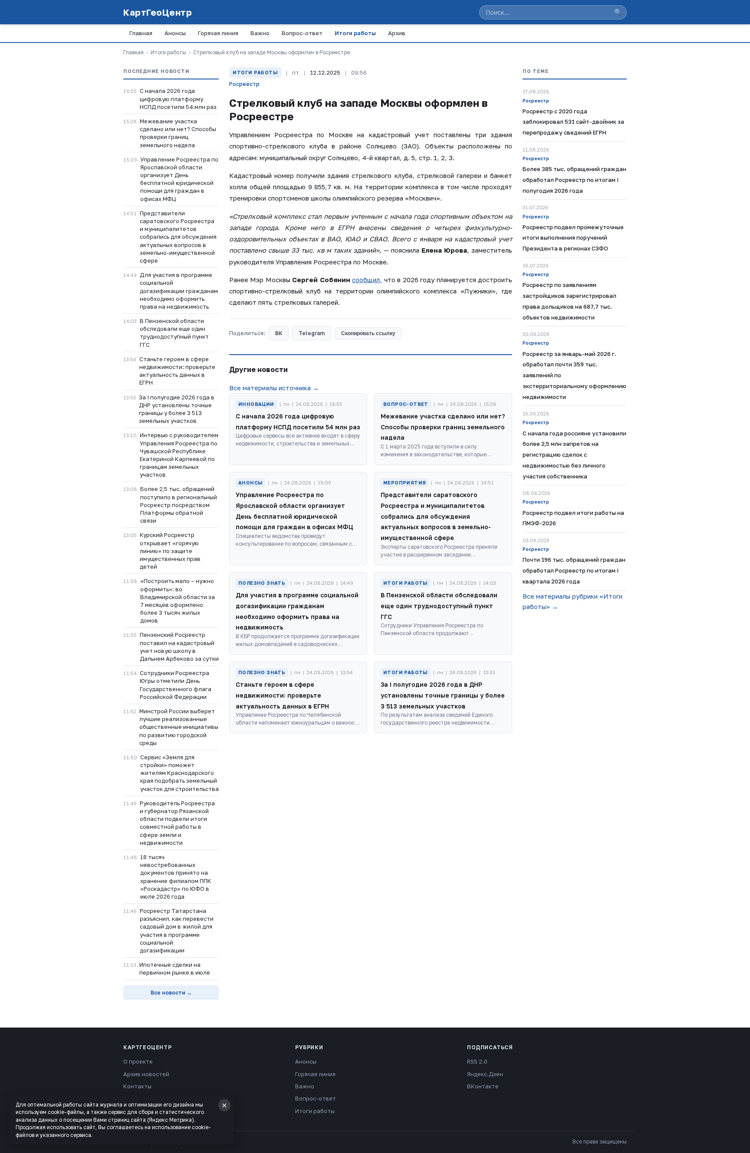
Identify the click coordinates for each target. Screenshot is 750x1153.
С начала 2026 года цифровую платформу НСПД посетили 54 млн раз (178, 98)
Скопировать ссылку (368, 333)
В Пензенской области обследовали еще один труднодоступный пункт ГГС (174, 332)
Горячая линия (218, 33)
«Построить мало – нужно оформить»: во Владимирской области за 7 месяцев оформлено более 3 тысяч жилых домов (177, 600)
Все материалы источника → (274, 388)
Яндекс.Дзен (485, 1074)
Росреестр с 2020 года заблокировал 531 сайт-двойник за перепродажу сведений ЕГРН (573, 122)
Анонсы (175, 33)
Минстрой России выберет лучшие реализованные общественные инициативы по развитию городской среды (178, 727)
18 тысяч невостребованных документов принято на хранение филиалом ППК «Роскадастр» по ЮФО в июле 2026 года (175, 876)
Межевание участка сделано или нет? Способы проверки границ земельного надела (178, 133)
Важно (260, 33)
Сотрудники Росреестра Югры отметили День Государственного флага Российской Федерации (175, 684)
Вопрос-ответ (302, 33)
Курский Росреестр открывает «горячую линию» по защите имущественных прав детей (170, 550)
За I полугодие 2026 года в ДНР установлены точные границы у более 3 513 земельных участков (176, 409)
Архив (396, 33)
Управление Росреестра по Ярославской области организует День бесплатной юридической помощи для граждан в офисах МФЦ (179, 179)
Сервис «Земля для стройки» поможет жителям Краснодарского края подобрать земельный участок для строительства (179, 773)
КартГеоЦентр (157, 12)
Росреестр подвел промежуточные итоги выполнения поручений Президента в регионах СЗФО (573, 238)
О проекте (138, 1061)
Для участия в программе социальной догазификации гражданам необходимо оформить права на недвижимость (179, 290)
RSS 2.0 (477, 1061)
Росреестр (244, 83)
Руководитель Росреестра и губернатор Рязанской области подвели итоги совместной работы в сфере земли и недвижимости (177, 823)
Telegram (312, 333)
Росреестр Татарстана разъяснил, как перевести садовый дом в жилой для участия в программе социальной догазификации (177, 930)
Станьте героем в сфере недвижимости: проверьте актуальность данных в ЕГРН (177, 371)
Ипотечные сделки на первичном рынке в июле (174, 968)
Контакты (137, 1086)
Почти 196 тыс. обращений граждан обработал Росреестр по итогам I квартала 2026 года (574, 570)
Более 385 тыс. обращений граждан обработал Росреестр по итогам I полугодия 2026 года (574, 179)
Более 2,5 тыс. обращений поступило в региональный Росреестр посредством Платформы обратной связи (178, 504)
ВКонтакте (483, 1086)
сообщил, (367, 279)
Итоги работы (355, 33)
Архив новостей (146, 1074)
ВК (278, 333)
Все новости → (171, 992)
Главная (140, 33)
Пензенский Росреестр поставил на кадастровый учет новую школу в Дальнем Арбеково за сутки (179, 646)
